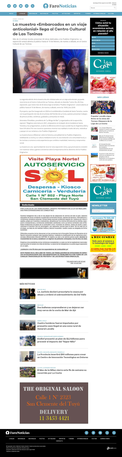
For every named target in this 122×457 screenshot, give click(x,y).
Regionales (33, 13)
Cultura (111, 13)
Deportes (77, 13)
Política (55, 13)
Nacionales (44, 13)
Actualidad (66, 13)
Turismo (88, 13)
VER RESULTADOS (103, 52)
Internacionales (99, 13)
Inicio (11, 13)
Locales (22, 13)
